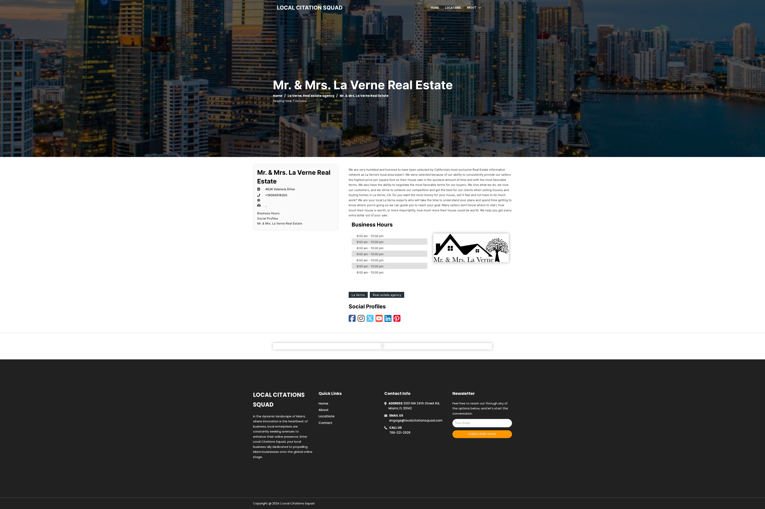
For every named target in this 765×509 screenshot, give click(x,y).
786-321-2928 (399, 433)
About (324, 410)
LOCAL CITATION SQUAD (310, 7)
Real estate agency (318, 96)
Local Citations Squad (279, 400)
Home (435, 7)
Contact (325, 423)
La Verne (295, 96)
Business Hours (268, 213)
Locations (453, 7)
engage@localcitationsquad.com (415, 420)
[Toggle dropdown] (479, 7)
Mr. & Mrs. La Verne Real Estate (279, 223)
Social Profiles (267, 218)
